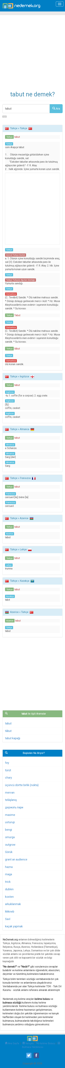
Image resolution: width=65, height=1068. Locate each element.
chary (8, 777)
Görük (8, 852)
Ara (57, 108)
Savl (7, 919)
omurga (10, 837)
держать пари (14, 807)
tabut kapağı (12, 738)
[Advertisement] (32, 55)
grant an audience (16, 859)
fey (7, 762)
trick (8, 881)
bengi (8, 829)
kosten (9, 896)
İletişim (29, 1043)
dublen (9, 889)
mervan (10, 792)
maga (8, 874)
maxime (10, 814)
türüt (8, 770)
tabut (8, 723)
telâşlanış (11, 800)
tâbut (8, 731)
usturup (10, 822)
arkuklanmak (13, 904)
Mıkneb (9, 911)
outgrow (10, 844)
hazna (9, 867)
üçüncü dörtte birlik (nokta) (22, 785)
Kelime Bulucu (47, 1043)
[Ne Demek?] (22, 6)
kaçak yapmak (14, 926)
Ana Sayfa (13, 1043)
